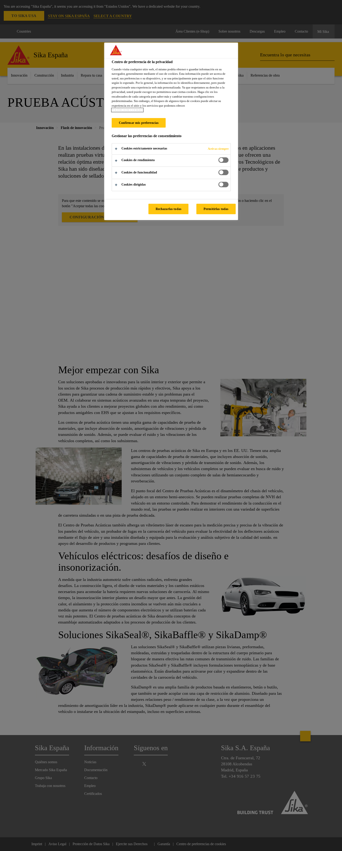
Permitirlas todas (216, 209)
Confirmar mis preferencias (139, 123)
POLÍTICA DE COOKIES (127, 110)
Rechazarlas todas (168, 209)
